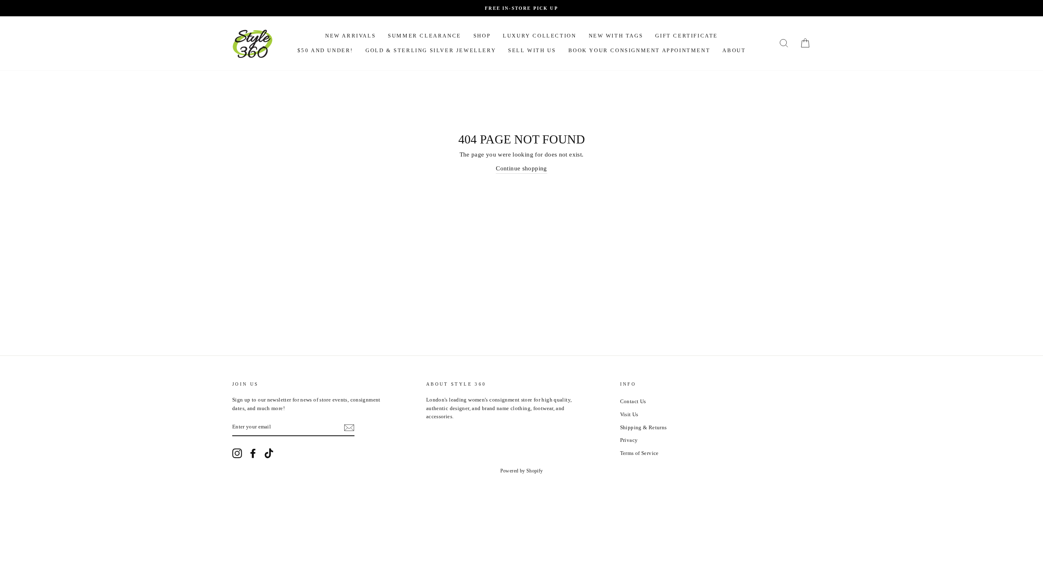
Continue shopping (521, 168)
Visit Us (629, 414)
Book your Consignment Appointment (639, 50)
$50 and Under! (325, 50)
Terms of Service (639, 453)
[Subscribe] (349, 427)
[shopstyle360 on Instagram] (237, 453)
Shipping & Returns (643, 427)
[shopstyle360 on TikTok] (269, 453)
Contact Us (633, 401)
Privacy (629, 440)
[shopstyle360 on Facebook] (253, 453)
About (734, 50)
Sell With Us (532, 50)
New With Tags (616, 36)
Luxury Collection (539, 36)
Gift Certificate (686, 36)
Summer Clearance (424, 36)
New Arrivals (350, 36)
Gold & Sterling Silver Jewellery (430, 50)
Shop (482, 36)
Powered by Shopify (521, 471)
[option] (521, 8)
